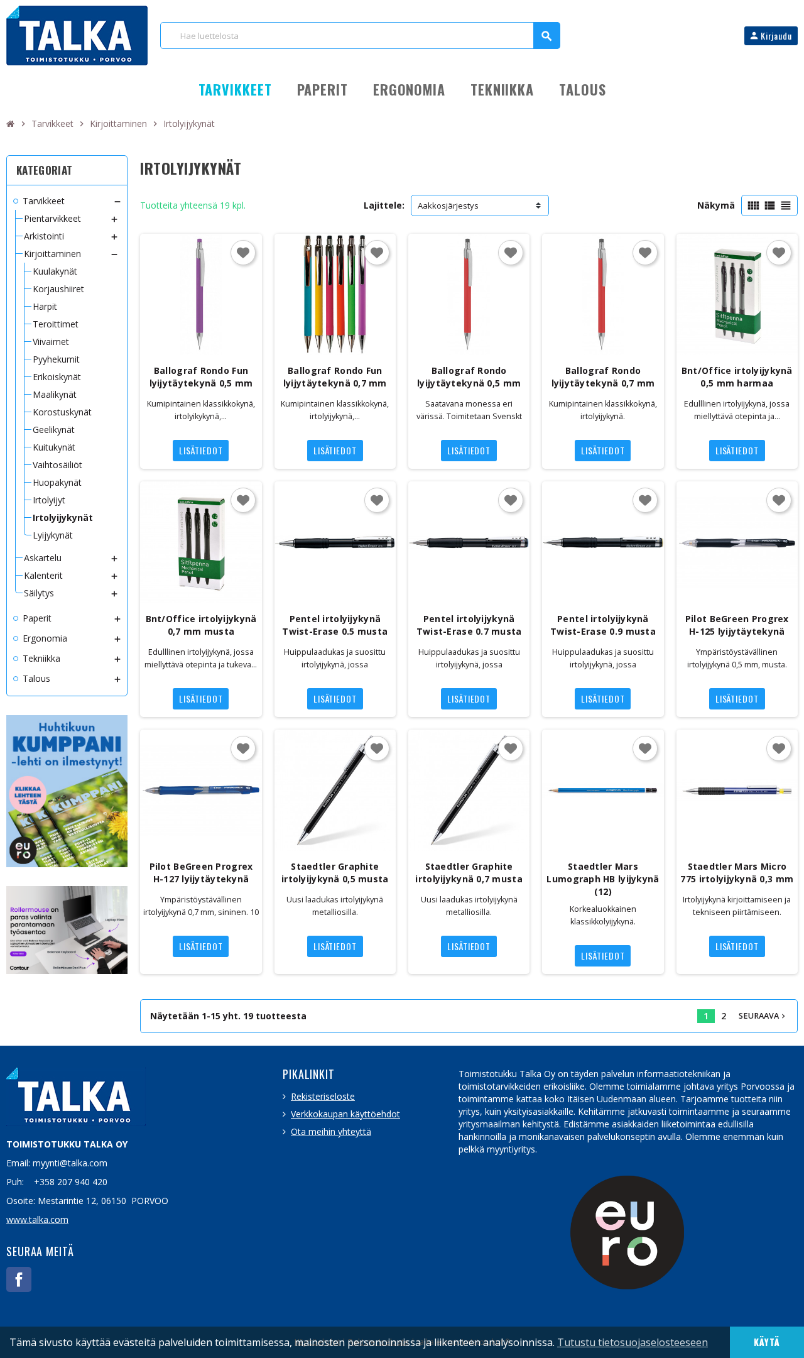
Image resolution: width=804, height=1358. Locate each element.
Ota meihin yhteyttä (331, 1131)
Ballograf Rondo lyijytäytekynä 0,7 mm (603, 376)
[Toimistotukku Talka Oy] (77, 34)
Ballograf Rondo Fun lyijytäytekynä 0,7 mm (335, 376)
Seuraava (763, 1015)
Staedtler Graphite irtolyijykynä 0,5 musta (334, 872)
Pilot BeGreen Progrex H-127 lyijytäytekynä (201, 872)
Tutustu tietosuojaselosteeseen (632, 1342)
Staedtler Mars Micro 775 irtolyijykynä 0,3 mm (736, 872)
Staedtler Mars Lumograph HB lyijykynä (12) (602, 878)
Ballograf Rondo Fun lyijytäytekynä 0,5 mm (201, 376)
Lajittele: (384, 205)
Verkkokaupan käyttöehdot (345, 1114)
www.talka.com (37, 1219)
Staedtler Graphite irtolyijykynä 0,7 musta (468, 872)
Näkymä (716, 205)
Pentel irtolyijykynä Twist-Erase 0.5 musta (335, 625)
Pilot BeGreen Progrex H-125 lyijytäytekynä (737, 625)
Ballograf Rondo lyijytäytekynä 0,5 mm (469, 376)
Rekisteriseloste (323, 1096)
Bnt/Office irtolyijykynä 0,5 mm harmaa (737, 376)
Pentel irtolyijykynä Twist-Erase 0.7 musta (469, 625)
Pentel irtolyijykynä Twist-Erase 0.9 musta (603, 625)
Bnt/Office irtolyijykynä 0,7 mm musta (201, 625)
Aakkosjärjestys (448, 205)
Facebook (18, 1279)
